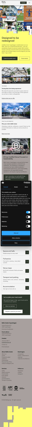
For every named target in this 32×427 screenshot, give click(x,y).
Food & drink (5, 374)
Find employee (5, 346)
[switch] (28, 217)
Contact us (4, 344)
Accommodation (9, 287)
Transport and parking (10, 277)
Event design (5, 375)
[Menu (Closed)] (29, 3)
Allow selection (16, 238)
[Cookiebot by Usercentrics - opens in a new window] (23, 183)
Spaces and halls (9, 251)
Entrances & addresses (7, 329)
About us (4, 354)
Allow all (16, 233)
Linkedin (20, 372)
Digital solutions (6, 372)
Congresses (21, 354)
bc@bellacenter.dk (6, 342)
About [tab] (26, 187)
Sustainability (5, 360)
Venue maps (7, 268)
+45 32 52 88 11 (6, 340)
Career (3, 355)
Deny (16, 243)
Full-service (7, 259)
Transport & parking (6, 380)
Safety (3, 370)
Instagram (20, 374)
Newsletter (20, 370)
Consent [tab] (5, 187)
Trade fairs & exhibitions (23, 358)
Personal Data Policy (7, 362)
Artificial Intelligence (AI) (8, 363)
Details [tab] (16, 187)
